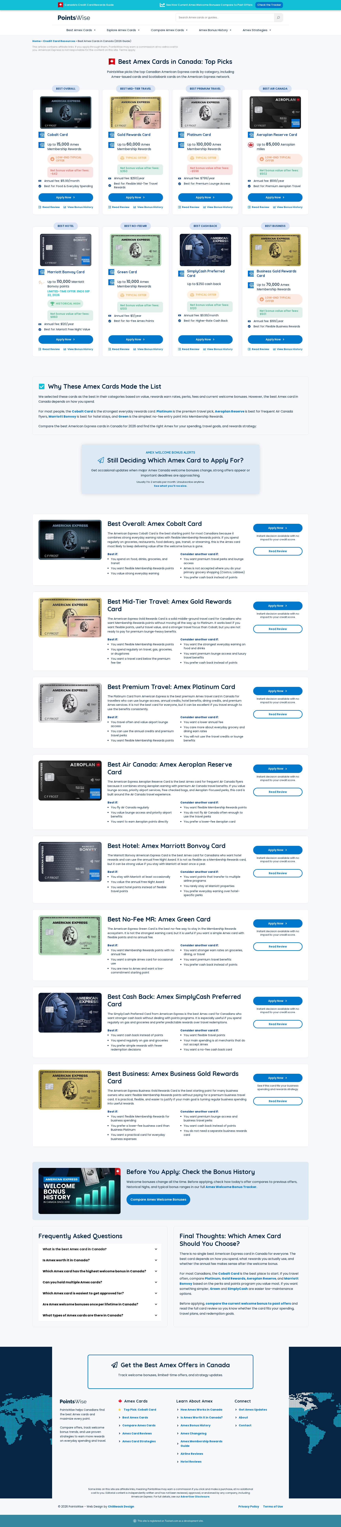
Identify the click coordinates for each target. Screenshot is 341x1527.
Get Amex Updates (253, 1410)
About (243, 1417)
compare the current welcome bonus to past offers (248, 1303)
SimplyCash (238, 1288)
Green (123, 416)
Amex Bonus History (213, 30)
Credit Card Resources (59, 41)
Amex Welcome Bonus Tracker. (231, 1187)
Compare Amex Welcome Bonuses (158, 1199)
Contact (245, 1425)
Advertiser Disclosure (195, 1496)
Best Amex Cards (79, 30)
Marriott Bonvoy (62, 416)
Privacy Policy (248, 1506)
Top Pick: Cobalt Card (140, 1410)
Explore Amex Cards (121, 30)
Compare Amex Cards (167, 30)
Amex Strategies (255, 30)
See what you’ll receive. (170, 486)
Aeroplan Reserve (229, 411)
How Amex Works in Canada (201, 1410)
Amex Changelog (193, 1433)
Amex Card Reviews (137, 1433)
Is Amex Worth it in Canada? (202, 1417)
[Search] (278, 17)
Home (36, 41)
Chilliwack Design (121, 1506)
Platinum (164, 411)
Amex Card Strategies (139, 1441)
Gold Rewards (233, 1278)
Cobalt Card (82, 411)
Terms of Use (273, 1506)
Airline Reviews (192, 1454)
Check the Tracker (269, 5)
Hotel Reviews (191, 1462)
